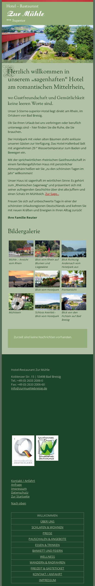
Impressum (19, 489)
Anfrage (16, 485)
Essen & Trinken (47, 545)
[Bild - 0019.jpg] (74, 301)
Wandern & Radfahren (47, 562)
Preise (47, 533)
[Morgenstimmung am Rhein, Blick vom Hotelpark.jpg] (21, 279)
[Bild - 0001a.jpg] (47, 279)
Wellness (47, 557)
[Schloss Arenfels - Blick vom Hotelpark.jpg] (47, 301)
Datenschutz (19, 493)
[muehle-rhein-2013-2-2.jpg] (21, 248)
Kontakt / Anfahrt (23, 481)
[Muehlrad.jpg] (21, 301)
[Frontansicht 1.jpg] (74, 279)
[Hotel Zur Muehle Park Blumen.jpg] (47, 248)
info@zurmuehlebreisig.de (29, 388)
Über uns (47, 521)
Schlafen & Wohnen (47, 527)
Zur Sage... (52, 194)
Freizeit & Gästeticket (47, 568)
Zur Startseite (20, 496)
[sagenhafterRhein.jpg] (74, 248)
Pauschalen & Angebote (47, 539)
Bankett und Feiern (47, 551)
